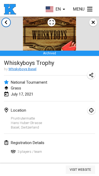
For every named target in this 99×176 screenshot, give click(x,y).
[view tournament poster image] (51, 22)
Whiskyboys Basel (22, 69)
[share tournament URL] (91, 75)
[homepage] (10, 9)
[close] (93, 22)
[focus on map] (91, 110)
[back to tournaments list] (6, 22)
